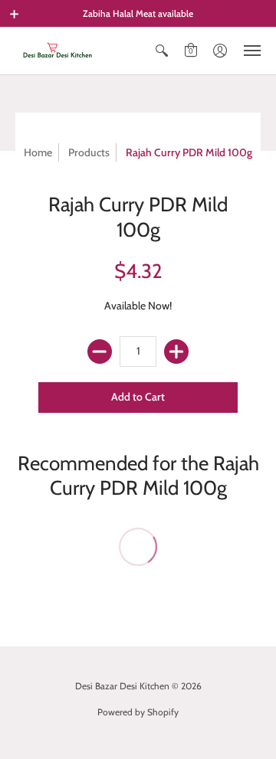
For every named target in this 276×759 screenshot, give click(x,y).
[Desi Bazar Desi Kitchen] (57, 51)
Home (38, 152)
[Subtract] (99, 351)
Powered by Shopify (138, 712)
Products (89, 152)
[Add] (176, 351)
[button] (14, 14)
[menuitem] (161, 51)
